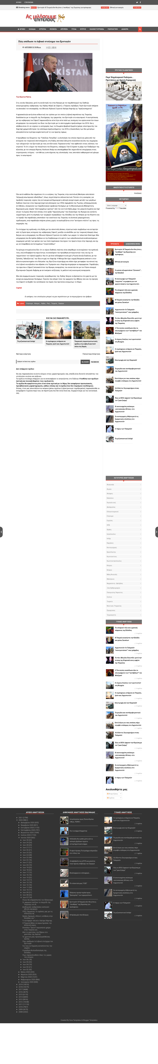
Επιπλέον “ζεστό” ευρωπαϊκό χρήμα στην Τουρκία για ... (36, 929)
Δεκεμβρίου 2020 (28, 823)
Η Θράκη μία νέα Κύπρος (79, 915)
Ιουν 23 (26, 858)
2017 (21, 989)
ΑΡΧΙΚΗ (18, 2)
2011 (21, 1004)
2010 (21, 1007)
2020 (21, 820)
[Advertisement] (104, 18)
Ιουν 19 (26, 868)
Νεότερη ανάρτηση (23, 354)
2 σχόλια (139, 678)
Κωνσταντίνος (112, 556)
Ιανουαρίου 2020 (27, 982)
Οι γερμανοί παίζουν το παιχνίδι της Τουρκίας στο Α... (36, 903)
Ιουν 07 (26, 897)
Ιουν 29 (26, 843)
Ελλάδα (32, 29)
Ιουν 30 (26, 840)
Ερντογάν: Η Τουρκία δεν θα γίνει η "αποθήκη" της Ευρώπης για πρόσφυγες (83, 904)
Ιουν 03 (26, 967)
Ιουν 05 (26, 962)
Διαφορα (124, 29)
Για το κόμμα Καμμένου (78, 831)
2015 (21, 994)
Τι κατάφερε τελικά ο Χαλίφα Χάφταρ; (37, 921)
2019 (21, 984)
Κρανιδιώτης (111, 552)
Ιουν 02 (26, 970)
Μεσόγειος (110, 579)
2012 (21, 1002)
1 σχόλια (139, 728)
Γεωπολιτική (113, 29)
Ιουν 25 (26, 853)
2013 (21, 999)
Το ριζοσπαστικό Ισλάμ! (26, 341)
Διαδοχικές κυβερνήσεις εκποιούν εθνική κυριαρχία (35, 908)
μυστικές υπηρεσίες (114, 606)
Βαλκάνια (110, 498)
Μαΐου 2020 (25, 972)
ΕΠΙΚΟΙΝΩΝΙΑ (29, 2)
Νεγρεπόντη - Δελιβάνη (115, 583)
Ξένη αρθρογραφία (113, 588)
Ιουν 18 (26, 870)
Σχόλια (111, 798)
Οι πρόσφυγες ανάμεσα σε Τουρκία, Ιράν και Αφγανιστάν (57, 342)
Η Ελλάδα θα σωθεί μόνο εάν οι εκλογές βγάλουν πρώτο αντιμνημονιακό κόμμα (81, 841)
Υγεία (73, 29)
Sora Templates (75, 1020)
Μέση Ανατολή (112, 574)
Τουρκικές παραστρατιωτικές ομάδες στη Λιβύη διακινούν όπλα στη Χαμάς (85, 343)
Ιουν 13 (26, 882)
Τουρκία (54, 303)
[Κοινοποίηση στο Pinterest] (55, 47)
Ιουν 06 (26, 960)
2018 (21, 987)
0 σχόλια (139, 633)
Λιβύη (43, 303)
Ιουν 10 (26, 890)
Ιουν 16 (26, 875)
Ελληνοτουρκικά (96, 29)
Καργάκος (110, 543)
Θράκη (109, 529)
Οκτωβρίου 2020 (27, 828)
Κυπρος (83, 29)
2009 (21, 1009)
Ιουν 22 (26, 860)
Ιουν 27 (26, 848)
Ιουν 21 (26, 862)
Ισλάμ (109, 538)
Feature (61, 303)
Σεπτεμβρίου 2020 (28, 830)
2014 (21, 997)
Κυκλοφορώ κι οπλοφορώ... (80, 873)
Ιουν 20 (26, 865)
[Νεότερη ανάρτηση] (1, 532)
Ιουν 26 (26, 850)
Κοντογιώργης (112, 547)
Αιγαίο (109, 489)
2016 (21, 992)
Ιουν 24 (26, 855)
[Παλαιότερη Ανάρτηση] (156, 532)
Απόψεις (64, 29)
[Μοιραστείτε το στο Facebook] (53, 47)
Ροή (48, 303)
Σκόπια (109, 597)
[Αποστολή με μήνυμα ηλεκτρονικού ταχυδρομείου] (47, 47)
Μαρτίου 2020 (26, 977)
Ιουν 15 (26, 878)
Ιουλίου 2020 (26, 835)
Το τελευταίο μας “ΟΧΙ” (78, 883)
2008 (21, 1012)
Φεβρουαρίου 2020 (28, 980)
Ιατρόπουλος (111, 534)
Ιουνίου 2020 (26, 838)
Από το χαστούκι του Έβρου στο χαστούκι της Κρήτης (35, 933)
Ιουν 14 (26, 880)
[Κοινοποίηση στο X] (51, 47)
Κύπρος (109, 570)
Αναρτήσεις (113, 794)
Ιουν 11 (26, 887)
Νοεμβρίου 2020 (27, 825)
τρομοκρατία (111, 615)
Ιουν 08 (26, 895)
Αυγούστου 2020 (27, 833)
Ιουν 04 (26, 964)
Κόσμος (53, 29)
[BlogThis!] (49, 47)
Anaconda (110, 485)
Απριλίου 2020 (26, 974)
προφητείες (111, 610)
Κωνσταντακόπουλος (114, 561)
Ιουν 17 (26, 872)
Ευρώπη (42, 29)
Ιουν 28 (26, 845)
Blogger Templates (90, 1020)
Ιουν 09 (26, 892)
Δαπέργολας (111, 507)
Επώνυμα (29, 303)
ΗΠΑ (108, 525)
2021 (21, 818)
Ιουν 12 (26, 885)
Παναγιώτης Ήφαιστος (115, 592)
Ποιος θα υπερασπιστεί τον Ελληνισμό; (37, 900)
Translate (122, 208)
